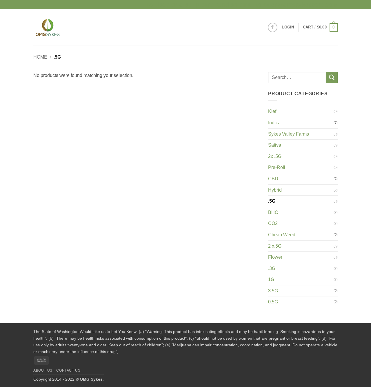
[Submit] (332, 77)
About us (42, 370)
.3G (271, 268)
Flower (275, 257)
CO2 (273, 223)
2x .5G (274, 156)
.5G (271, 201)
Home (40, 57)
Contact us (68, 370)
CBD (273, 178)
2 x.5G (274, 246)
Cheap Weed (281, 234)
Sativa (274, 145)
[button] (288, 27)
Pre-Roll (276, 167)
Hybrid (275, 190)
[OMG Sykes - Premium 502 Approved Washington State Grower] (63, 27)
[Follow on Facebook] (272, 27)
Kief (272, 111)
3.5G (273, 290)
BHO (273, 212)
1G (271, 279)
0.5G (273, 301)
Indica (274, 122)
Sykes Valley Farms (288, 134)
